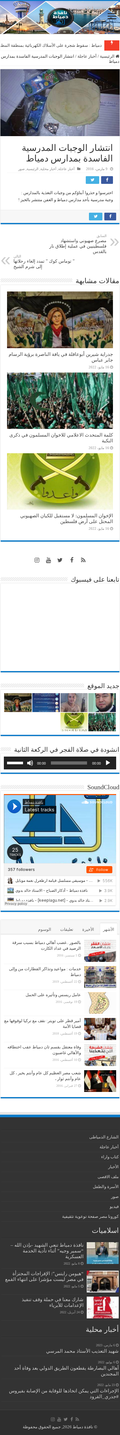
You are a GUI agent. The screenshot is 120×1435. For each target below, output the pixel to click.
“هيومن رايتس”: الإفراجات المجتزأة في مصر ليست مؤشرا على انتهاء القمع (44, 1276)
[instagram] (37, 560)
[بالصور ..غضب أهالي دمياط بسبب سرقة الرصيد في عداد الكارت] (100, 951)
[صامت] (30, 763)
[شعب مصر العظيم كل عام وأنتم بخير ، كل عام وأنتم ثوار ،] (100, 1081)
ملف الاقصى (108, 1176)
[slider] (16, 762)
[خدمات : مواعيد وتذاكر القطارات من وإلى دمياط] (100, 977)
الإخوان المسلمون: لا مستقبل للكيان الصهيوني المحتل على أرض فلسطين (66, 518)
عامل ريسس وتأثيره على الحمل (53, 994)
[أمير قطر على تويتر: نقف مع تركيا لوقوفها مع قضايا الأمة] (100, 1029)
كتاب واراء (110, 1156)
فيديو (114, 1206)
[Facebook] (72, 560)
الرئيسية (108, 56)
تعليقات (66, 929)
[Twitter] (60, 560)
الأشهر (108, 929)
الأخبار (113, 1166)
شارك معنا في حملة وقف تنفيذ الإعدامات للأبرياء (53, 1302)
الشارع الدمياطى (104, 1137)
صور (21, 169)
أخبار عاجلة (87, 56)
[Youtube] (49, 560)
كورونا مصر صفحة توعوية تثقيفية (90, 1216)
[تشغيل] (108, 763)
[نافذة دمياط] (60, 17)
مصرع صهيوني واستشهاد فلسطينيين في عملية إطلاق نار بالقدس (78, 244)
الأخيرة (88, 929)
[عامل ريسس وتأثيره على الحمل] (100, 1003)
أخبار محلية (48, 169)
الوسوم (44, 929)
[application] (60, 763)
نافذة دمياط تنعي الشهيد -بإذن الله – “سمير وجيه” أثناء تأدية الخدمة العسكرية (47, 1250)
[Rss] (83, 560)
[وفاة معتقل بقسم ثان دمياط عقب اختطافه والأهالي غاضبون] (100, 1055)
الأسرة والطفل (106, 1186)
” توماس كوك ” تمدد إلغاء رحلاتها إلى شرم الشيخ (44, 261)
